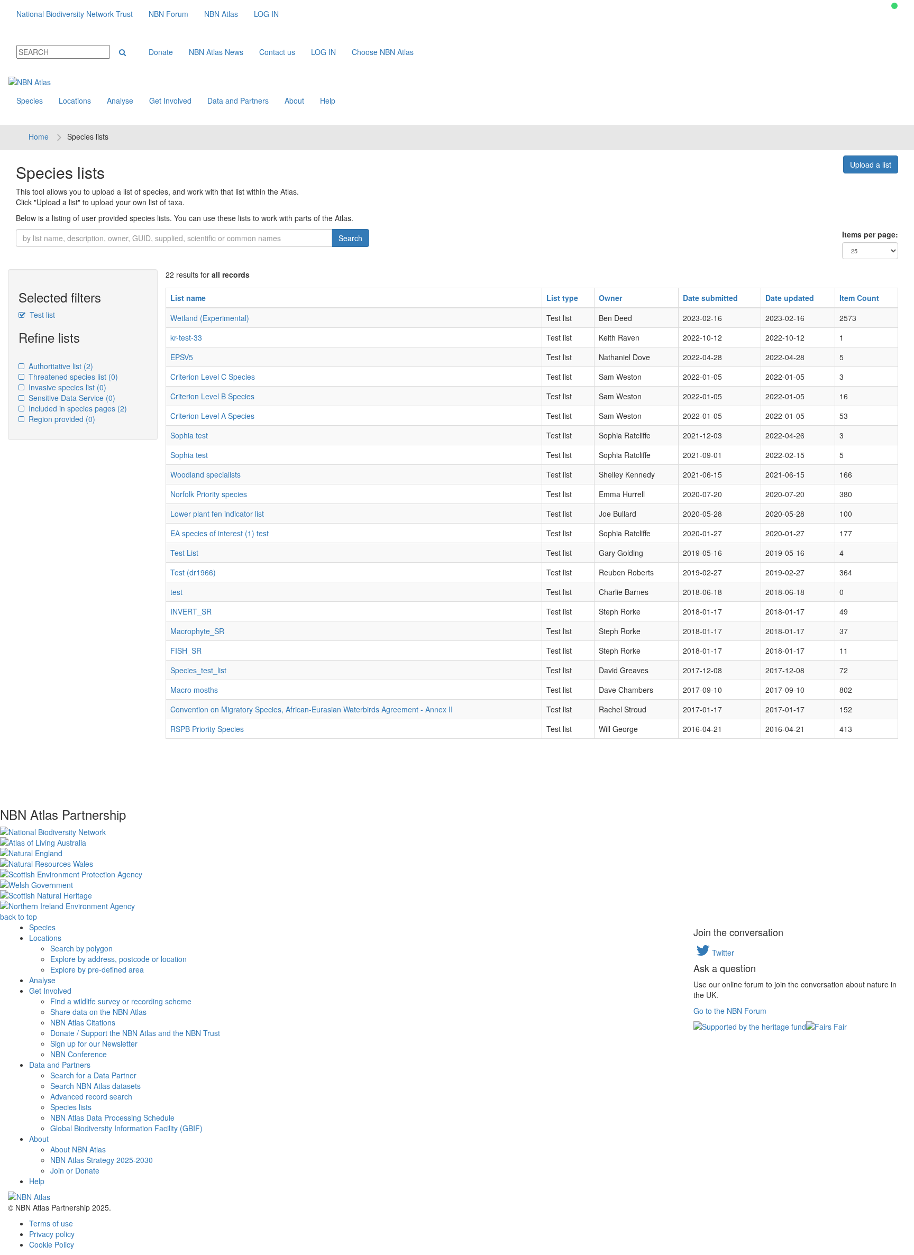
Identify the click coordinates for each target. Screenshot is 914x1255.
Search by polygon (81, 948)
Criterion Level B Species (212, 396)
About (294, 100)
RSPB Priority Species (207, 728)
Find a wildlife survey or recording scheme (120, 1001)
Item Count (859, 297)
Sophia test (189, 435)
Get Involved (170, 100)
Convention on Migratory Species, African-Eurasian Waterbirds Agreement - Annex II (311, 709)
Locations (75, 100)
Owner (610, 297)
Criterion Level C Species (212, 376)
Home (39, 136)
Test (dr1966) (193, 572)
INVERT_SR (191, 611)
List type (562, 297)
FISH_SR (186, 650)
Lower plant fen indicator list (217, 513)
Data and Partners (238, 100)
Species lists (71, 1107)
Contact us (277, 52)
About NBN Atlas (78, 1149)
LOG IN (266, 13)
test (176, 592)
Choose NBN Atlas (383, 52)
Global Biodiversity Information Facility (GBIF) (126, 1128)
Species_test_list (198, 670)
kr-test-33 (186, 337)
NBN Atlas (221, 13)
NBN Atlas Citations (82, 1022)
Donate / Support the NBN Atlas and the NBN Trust (135, 1033)
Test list (41, 314)
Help (327, 100)
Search (350, 238)
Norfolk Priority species (208, 494)
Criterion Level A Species (212, 415)
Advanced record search (91, 1096)
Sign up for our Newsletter (94, 1043)
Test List (184, 552)
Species (29, 100)
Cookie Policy (51, 1244)
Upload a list (870, 164)
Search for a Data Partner (93, 1075)
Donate (161, 52)
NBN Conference (78, 1054)
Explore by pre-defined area (97, 969)
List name (188, 297)
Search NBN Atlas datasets (95, 1085)
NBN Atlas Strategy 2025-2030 (101, 1160)
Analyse (120, 100)
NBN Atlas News (216, 52)
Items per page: (870, 234)
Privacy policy (52, 1234)
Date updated (789, 297)
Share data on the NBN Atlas (98, 1011)
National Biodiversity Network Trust (74, 13)
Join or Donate (74, 1170)
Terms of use (51, 1223)
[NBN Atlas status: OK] (894, 6)
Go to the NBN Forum (729, 1010)
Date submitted (710, 297)
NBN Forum (168, 13)
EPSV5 (181, 357)
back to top (18, 916)
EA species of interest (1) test (219, 533)
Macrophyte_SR (197, 631)
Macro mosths (194, 689)
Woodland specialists (205, 474)
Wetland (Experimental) (209, 318)
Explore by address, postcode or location (118, 959)
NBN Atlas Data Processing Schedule (112, 1117)
